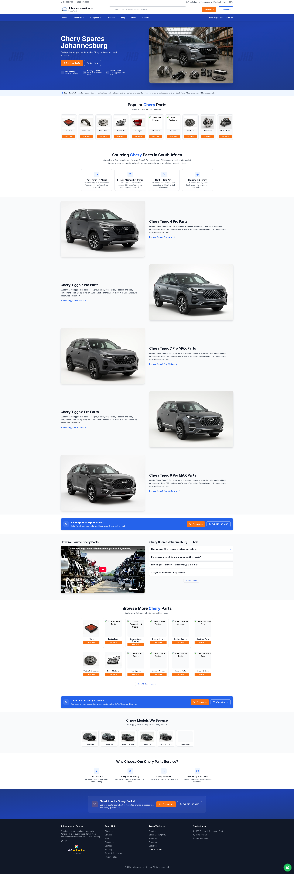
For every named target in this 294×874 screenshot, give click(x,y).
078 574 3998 (83, 2)
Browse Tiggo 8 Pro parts (72, 427)
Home (64, 18)
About (133, 18)
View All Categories (146, 684)
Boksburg (153, 846)
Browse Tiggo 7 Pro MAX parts (163, 364)
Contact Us (225, 9)
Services (111, 18)
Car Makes (77, 18)
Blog (123, 18)
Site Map (108, 849)
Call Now (94, 63)
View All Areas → (156, 849)
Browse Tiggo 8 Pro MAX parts (163, 491)
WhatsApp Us (222, 702)
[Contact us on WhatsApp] (287, 867)
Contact (145, 18)
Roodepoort (154, 842)
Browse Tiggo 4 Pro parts (160, 237)
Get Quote (209, 9)
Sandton (152, 831)
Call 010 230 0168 (220, 524)
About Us (109, 831)
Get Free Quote (73, 63)
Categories (94, 18)
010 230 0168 (68, 2)
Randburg (153, 838)
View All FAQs (191, 580)
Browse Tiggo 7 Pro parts (72, 300)
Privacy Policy (111, 857)
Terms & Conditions (113, 853)
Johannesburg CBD (157, 835)
